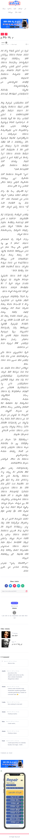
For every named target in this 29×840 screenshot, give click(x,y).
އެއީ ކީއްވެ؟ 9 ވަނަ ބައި (17, 644)
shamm (3, 43)
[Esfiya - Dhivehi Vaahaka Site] (14, 3)
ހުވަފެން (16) (15, 636)
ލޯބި (6, 34)
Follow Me (14, 603)
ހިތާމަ (2, 34)
